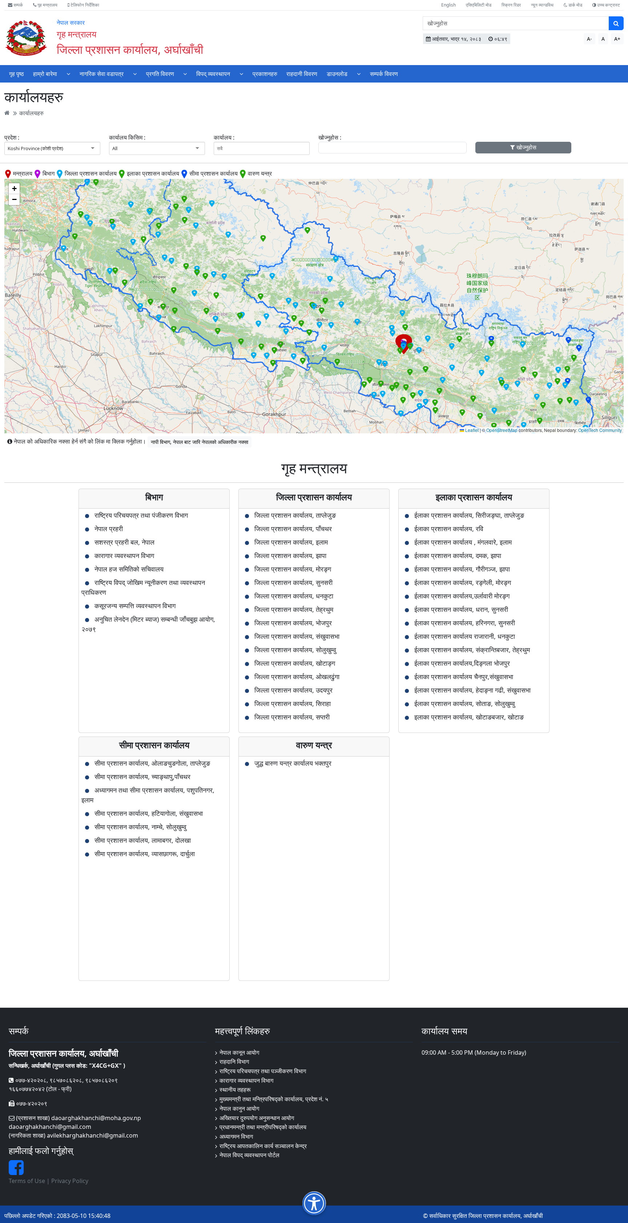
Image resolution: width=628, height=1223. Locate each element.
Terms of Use (27, 1181)
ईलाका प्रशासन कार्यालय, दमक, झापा (457, 555)
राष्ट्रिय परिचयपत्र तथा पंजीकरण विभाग (141, 515)
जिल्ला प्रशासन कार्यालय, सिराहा (292, 703)
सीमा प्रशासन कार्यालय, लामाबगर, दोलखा (142, 840)
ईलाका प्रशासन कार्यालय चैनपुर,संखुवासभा (463, 676)
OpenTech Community (600, 430)
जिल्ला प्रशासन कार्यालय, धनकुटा (293, 596)
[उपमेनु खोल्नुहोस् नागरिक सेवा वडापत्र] (134, 73)
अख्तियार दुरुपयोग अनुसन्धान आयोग (257, 1118)
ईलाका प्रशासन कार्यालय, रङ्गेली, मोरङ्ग (462, 582)
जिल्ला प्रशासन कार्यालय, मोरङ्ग (292, 569)
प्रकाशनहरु (265, 74)
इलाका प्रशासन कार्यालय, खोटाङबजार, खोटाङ (469, 717)
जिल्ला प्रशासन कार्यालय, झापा (290, 555)
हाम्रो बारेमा (45, 74)
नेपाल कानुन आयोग (239, 1108)
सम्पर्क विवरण (384, 74)
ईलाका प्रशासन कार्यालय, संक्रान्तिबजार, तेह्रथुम (472, 649)
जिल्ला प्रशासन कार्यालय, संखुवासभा (296, 636)
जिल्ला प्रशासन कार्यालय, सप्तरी (292, 717)
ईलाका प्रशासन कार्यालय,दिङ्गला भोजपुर (462, 663)
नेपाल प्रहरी (108, 528)
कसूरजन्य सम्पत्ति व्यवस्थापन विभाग (135, 605)
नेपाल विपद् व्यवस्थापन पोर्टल (249, 1155)
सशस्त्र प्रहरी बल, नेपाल (124, 542)
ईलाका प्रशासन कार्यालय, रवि (448, 528)
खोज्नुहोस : (329, 137)
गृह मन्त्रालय (46, 5)
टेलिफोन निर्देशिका (84, 5)
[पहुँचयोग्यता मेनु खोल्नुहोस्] (314, 1203)
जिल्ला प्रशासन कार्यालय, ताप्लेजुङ (295, 515)
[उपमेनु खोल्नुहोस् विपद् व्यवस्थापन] (241, 73)
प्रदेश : (11, 137)
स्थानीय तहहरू (235, 1090)
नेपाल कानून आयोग (239, 1052)
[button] (357, 322)
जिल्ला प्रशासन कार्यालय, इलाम (291, 542)
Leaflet (471, 430)
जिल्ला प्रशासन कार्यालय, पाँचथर (293, 528)
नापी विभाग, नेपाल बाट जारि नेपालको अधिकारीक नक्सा (199, 441)
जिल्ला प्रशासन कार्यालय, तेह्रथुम (293, 609)
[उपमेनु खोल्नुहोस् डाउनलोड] (358, 73)
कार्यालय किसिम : (127, 137)
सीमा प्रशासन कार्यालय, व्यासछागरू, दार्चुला (144, 853)
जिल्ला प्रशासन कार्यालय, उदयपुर (293, 690)
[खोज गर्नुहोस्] (616, 23)
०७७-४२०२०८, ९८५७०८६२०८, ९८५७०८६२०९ (66, 1080)
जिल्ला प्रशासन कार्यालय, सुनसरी (293, 582)
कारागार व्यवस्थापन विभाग (124, 555)
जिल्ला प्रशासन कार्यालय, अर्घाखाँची (130, 49)
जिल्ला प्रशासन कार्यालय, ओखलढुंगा (296, 676)
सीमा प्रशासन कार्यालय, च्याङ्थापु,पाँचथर (142, 776)
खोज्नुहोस (525, 147)
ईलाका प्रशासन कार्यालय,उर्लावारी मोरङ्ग (462, 596)
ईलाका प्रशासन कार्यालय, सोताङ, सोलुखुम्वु (464, 703)
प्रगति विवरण (160, 74)
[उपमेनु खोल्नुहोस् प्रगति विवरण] (185, 73)
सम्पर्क (17, 5)
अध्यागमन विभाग (236, 1136)
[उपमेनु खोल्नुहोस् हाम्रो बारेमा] (68, 73)
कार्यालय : (224, 137)
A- (589, 38)
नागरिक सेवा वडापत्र (102, 74)
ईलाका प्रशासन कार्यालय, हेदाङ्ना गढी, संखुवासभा (472, 690)
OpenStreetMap (502, 430)
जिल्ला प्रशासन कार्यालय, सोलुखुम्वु (295, 649)
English (448, 5)
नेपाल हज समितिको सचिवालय (129, 569)
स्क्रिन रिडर (511, 5)
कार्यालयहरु (31, 113)
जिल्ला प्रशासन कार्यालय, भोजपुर (293, 622)
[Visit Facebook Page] (16, 1172)
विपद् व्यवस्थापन (213, 74)
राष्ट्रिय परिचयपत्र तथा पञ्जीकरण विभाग (263, 1071)
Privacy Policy (69, 1181)
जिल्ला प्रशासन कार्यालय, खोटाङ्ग (294, 663)
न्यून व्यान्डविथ (542, 5)
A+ (617, 38)
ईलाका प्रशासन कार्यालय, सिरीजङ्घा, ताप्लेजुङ (469, 515)
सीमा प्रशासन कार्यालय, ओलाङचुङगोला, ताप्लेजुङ (152, 763)
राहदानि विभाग (234, 1062)
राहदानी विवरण (301, 74)
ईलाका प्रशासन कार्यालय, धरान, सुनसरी (461, 609)
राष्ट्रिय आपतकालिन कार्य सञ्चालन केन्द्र (263, 1146)
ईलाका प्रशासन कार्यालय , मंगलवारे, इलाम (463, 542)
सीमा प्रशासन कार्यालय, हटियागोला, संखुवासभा (148, 813)
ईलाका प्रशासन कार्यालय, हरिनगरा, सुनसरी (464, 622)
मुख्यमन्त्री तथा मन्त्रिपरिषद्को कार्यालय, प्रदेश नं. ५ (274, 1099)
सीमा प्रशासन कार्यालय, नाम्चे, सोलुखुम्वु (140, 826)
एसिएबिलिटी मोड (478, 5)
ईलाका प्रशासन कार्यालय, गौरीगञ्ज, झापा (462, 569)
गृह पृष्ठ (16, 74)
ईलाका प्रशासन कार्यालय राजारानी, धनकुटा (464, 636)
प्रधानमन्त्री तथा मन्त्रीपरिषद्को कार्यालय (263, 1127)
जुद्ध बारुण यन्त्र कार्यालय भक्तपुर (292, 763)
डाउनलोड (337, 74)
